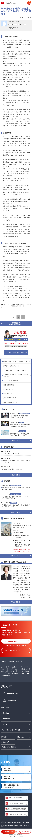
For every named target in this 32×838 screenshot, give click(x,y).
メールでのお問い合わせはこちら (16, 353)
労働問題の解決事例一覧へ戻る (16, 323)
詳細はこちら (15, 555)
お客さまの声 (5, 742)
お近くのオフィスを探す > (16, 836)
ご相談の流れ (5, 719)
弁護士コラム (21, 737)
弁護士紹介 (5, 707)
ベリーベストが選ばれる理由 (11, 730)
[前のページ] (9, 317)
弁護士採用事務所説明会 (7, 769)
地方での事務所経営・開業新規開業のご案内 (11, 786)
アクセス (4, 724)
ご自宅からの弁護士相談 (8, 747)
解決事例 (4, 737)
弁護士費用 (5, 713)
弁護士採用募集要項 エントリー (10, 778)
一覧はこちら (15, 440)
